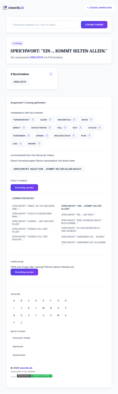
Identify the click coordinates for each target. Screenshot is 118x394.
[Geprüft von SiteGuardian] (34, 376)
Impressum (18, 346)
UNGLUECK (20, 81)
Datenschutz (19, 355)
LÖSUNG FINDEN (94, 24)
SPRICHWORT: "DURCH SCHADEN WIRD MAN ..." (32, 215)
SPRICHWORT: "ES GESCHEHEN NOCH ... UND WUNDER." (81, 229)
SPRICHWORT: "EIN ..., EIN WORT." (78, 214)
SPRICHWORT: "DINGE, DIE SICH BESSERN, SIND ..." (33, 207)
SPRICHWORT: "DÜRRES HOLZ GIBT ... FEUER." (31, 230)
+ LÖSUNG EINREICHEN (99, 8)
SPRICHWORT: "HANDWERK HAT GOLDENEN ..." (83, 244)
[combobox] (45, 24)
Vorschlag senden (24, 187)
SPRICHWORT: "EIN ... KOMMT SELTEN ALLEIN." (81, 207)
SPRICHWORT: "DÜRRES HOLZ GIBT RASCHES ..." (30, 238)
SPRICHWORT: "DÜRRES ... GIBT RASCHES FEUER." (33, 222)
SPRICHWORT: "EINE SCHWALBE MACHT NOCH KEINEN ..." (81, 222)
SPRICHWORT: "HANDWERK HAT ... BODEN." (83, 237)
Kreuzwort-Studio (21, 338)
